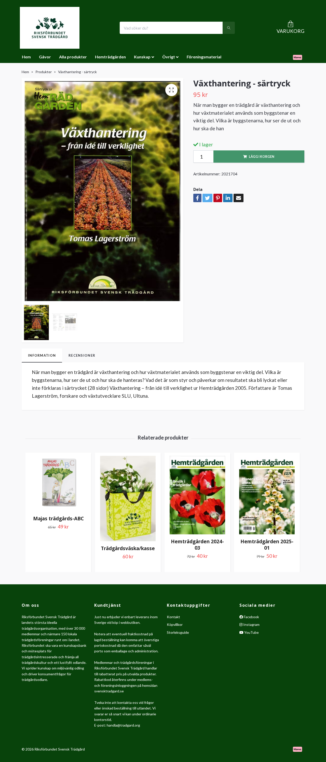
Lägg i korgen (261, 156)
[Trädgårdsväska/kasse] (128, 498)
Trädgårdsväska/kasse (128, 548)
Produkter (43, 72)
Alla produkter (73, 56)
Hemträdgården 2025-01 (266, 544)
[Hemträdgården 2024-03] (197, 495)
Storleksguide (178, 632)
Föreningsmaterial (204, 56)
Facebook (251, 617)
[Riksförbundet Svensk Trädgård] (50, 28)
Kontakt (173, 617)
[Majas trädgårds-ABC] (58, 483)
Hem (26, 56)
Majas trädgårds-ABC (58, 518)
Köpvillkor (175, 624)
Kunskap (142, 56)
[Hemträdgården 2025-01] (267, 495)
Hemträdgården (110, 56)
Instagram (251, 624)
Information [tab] (42, 355)
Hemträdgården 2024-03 (197, 544)
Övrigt (168, 56)
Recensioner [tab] (82, 355)
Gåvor (45, 56)
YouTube (251, 632)
